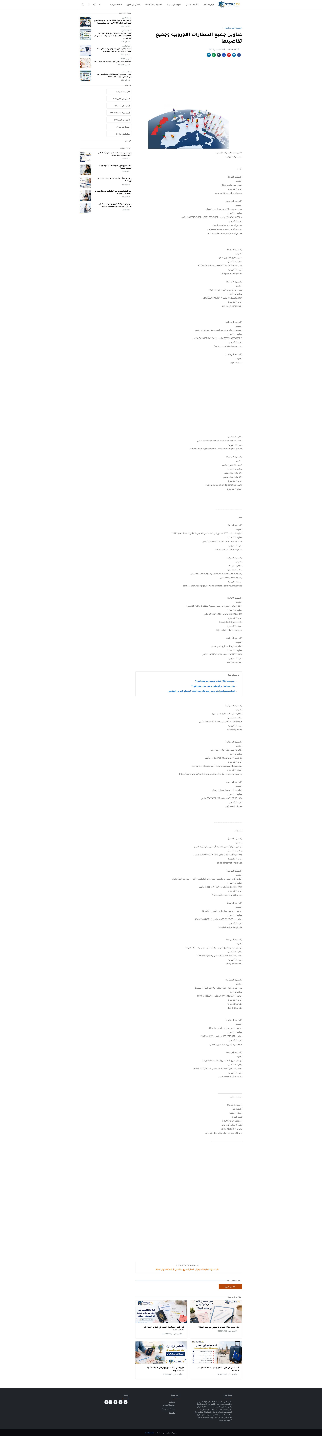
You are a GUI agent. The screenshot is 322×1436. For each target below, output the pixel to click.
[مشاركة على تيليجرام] (209, 55)
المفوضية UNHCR (125, 59)
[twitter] (106, 1402)
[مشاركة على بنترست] (229, 55)
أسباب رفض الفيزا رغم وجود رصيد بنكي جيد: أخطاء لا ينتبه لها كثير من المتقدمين (201, 691)
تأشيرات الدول (126, 18)
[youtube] (120, 1402)
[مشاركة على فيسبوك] (239, 55)
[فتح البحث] (83, 4)
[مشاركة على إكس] (234, 55)
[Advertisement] (188, 18)
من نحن (172, 1401)
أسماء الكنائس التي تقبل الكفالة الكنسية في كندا (112, 61)
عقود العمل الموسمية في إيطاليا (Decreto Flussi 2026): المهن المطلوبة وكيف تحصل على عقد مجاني (112, 35)
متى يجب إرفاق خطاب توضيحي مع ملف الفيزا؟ (215, 680)
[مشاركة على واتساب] (214, 55)
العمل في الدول (126, 30)
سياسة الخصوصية (168, 1409)
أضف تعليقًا (229, 1287)
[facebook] (100, 4)
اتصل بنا (172, 1412)
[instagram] (94, 4)
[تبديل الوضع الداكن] (89, 4)
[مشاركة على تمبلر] (219, 55)
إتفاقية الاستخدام (169, 1405)
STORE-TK (149, 1432)
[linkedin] (126, 1402)
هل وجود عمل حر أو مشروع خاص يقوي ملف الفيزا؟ (213, 686)
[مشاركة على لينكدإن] (224, 55)
